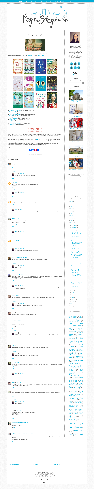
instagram (71, 402)
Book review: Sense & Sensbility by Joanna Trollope (76, 280)
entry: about (71, 338)
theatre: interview (72, 428)
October (73, 229)
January (73, 301)
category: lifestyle (79, 329)
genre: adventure (73, 365)
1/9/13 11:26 (15, 182)
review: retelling (72, 417)
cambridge (71, 319)
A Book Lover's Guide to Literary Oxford (76, 101)
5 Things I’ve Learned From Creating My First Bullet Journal (76, 142)
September (74, 230)
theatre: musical (78, 430)
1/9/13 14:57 (21, 285)
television (76, 422)
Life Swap (11, 115)
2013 (71, 224)
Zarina (16, 173)
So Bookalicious (17, 224)
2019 (71, 213)
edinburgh (79, 337)
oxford (80, 407)
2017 (71, 216)
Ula (12, 182)
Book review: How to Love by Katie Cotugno (76, 236)
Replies (14, 171)
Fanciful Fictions (18, 416)
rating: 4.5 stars (76, 415)
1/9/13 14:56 (21, 265)
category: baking (78, 319)
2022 (71, 208)
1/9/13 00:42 (16, 163)
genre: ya (73, 399)
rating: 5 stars (72, 416)
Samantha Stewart (15, 274)
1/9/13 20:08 (21, 353)
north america (77, 406)
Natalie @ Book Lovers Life (17, 257)
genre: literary (77, 387)
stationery (71, 422)
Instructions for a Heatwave (14, 114)
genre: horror (78, 384)
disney (70, 337)
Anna (13, 362)
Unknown (13, 240)
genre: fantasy (78, 381)
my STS (15, 427)
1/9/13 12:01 (21, 173)
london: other (79, 405)
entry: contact (78, 349)
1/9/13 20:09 (18, 382)
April (73, 295)
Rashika (13, 295)
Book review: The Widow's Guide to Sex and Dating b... (76, 283)
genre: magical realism (74, 388)
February (74, 299)
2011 (71, 305)
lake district (76, 402)
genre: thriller (80, 398)
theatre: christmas (73, 423)
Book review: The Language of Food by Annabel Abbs (76, 116)
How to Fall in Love (13, 113)
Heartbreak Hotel (12, 111)
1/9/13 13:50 (25, 257)
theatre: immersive (78, 427)
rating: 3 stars (72, 412)
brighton (80, 317)
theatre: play (74, 431)
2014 (71, 222)
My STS (13, 167)
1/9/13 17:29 (19, 320)
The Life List (11, 120)
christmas (78, 335)
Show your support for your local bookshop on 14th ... (77, 275)
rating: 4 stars (79, 413)
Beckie (13, 345)
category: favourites (74, 326)
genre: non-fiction (78, 392)
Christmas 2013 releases (76, 240)
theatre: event (78, 424)
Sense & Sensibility (13, 118)
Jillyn (13, 163)
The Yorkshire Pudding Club (14, 123)
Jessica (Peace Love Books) (17, 422)
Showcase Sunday (31, 55)
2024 (71, 204)
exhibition (73, 359)
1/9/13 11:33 (22, 201)
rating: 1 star (75, 409)
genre (80, 361)
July (72, 290)
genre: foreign (72, 383)
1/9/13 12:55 (21, 231)
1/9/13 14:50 (21, 274)
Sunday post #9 (74, 272)
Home (35, 464)
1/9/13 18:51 (16, 362)
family (72, 361)
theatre (80, 422)
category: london (75, 331)
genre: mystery (74, 391)
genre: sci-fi (72, 395)
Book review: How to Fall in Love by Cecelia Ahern (76, 255)
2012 (71, 303)
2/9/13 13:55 (21, 401)
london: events (77, 403)
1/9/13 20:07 (21, 333)
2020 (71, 211)
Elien (13, 218)
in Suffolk (76, 156)
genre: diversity (78, 379)
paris (70, 409)
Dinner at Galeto (74, 277)
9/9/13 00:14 (25, 422)
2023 (71, 206)
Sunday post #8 (74, 286)
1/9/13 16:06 (17, 295)
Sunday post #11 (74, 245)
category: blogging (74, 321)
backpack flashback (73, 316)
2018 (71, 215)
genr (76, 361)
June (73, 292)
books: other (33, 154)
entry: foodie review (78, 352)
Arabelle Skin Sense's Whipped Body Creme (76, 233)
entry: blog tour (79, 343)
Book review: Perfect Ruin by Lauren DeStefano (76, 238)
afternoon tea (72, 314)
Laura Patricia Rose (15, 201)
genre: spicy (76, 397)
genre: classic (78, 372)
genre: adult (73, 363)
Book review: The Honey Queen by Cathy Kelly (76, 252)
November (74, 227)
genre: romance (75, 394)
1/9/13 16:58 (21, 303)
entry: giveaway (74, 353)
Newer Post (14, 464)
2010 (71, 306)
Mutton (10, 116)
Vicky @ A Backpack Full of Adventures (19, 433)
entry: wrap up (79, 357)
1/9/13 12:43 (16, 218)
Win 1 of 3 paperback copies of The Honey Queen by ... (77, 243)
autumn (79, 314)
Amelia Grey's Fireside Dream (15, 110)
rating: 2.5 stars (77, 410)
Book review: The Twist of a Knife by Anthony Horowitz (76, 170)
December (74, 225)
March (73, 297)
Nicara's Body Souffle (75, 249)
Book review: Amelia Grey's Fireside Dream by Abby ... (76, 266)
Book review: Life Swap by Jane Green (76, 260)
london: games (72, 405)
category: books (39, 154)
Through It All (11, 124)
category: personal (72, 332)
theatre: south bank (77, 433)
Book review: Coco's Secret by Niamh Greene (76, 248)
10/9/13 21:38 (30, 433)
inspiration (80, 401)
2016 (71, 218)
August (73, 288)
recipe (80, 416)
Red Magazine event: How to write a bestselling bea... (76, 263)
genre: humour (72, 386)
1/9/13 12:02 (21, 192)
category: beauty (74, 320)
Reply (13, 168)
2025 (71, 202)
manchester (71, 406)
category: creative (77, 325)
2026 (71, 201)
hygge (75, 401)
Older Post (56, 464)
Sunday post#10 (74, 257)
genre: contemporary (74, 374)
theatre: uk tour (73, 434)
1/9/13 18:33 (17, 345)
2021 (71, 210)
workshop (77, 435)
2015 (71, 220)
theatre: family (72, 426)
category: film (72, 328)
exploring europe (79, 360)
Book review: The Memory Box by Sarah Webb (76, 270)
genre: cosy (75, 377)
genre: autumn (80, 366)
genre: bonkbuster (74, 367)
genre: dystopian (73, 380)
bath (80, 316)
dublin (74, 337)
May (72, 294)
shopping (79, 420)
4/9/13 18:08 (19, 410)
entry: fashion (72, 350)
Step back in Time (12, 119)
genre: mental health (78, 390)
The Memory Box (12, 122)
